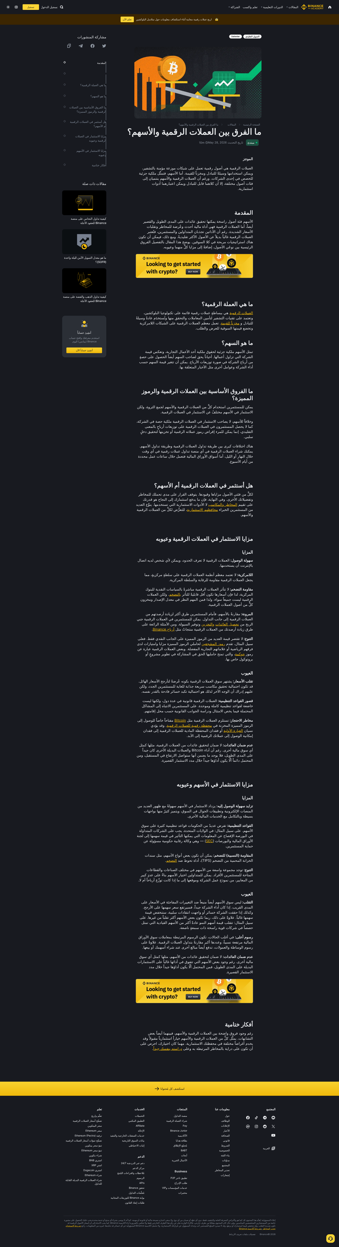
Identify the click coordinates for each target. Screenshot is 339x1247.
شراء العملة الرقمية (176, 1120)
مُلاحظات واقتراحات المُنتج (130, 1172)
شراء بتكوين (95, 1155)
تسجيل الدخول (49, 7)
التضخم (171, 860)
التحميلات (139, 1115)
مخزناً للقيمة (230, 323)
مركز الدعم (138, 1168)
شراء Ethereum (93, 1175)
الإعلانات (225, 1125)
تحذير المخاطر (222, 1170)
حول (227, 1115)
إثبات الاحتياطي (136, 1145)
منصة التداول (180, 1115)
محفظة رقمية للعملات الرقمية (189, 725)
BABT (184, 1150)
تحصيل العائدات (227, 624)
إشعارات (225, 1175)
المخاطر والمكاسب (222, 504)
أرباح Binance (163, 629)
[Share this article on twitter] (104, 46)
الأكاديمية (182, 1135)
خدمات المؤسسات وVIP (174, 1187)
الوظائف (225, 1120)
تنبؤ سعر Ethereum (91, 1150)
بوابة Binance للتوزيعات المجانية (127, 1197)
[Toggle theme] (8, 7)
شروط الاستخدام (73, 1225)
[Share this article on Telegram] (81, 46)
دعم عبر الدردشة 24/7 (132, 1163)
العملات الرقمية (241, 313)
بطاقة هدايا (181, 1140)
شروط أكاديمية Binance (250, 1228)
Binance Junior (178, 1130)
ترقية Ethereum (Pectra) (88, 1135)
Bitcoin (180, 720)
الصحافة (225, 1135)
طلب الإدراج (180, 1182)
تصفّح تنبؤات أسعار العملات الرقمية (84, 1140)
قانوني (226, 1140)
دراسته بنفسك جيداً (167, 1049)
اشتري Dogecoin (92, 1170)
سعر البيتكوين (95, 1125)
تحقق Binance (136, 1187)
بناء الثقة (225, 1155)
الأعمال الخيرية (179, 1160)
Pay (185, 1125)
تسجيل (30, 6)
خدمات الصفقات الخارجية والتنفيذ (127, 1135)
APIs (141, 1182)
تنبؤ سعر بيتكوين (93, 1145)
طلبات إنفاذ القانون (134, 1202)
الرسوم (140, 1177)
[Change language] (16, 7)
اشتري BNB (95, 1160)
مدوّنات (226, 1160)
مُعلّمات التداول (136, 1192)
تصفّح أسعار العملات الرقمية (87, 1120)
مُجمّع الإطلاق (180, 1145)
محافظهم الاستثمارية (202, 510)
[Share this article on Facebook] (92, 46)
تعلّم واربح (96, 1115)
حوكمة (240, 654)
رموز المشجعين (213, 644)
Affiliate (140, 1125)
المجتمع (226, 1165)
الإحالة (141, 1130)
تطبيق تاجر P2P (179, 1177)
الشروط (225, 1145)
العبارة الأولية (233, 731)
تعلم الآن (127, 19)
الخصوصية (224, 1150)
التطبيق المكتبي (136, 1120)
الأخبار (226, 1130)
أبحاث (184, 1155)
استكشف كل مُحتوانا (172, 1088)
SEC (209, 841)
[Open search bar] (60, 7)
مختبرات (182, 1192)
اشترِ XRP (96, 1165)
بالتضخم (175, 594)
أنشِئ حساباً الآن (84, 350)
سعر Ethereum (93, 1130)
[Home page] (312, 7)
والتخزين (207, 624)
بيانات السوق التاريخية (133, 1140)
